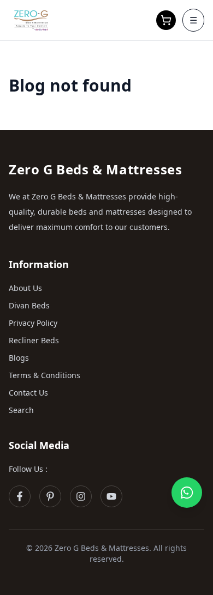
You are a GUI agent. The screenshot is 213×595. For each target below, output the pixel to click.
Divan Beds (29, 305)
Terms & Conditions (44, 375)
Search (21, 410)
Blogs (19, 358)
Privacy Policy (33, 323)
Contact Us (28, 392)
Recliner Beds (34, 340)
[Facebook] (20, 496)
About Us (25, 288)
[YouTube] (111, 496)
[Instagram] (81, 496)
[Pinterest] (50, 496)
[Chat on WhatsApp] (186, 492)
